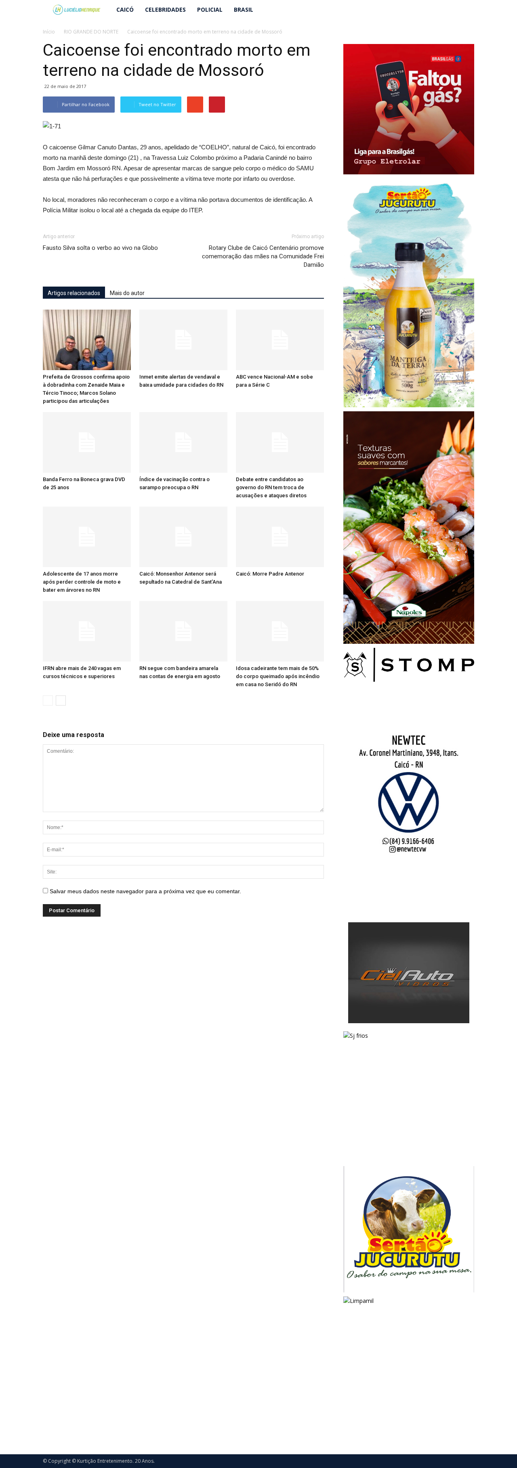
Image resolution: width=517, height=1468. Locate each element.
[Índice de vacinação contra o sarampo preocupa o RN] (183, 442)
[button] (464, 9)
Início (49, 31)
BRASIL (243, 9)
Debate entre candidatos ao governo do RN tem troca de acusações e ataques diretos (271, 487)
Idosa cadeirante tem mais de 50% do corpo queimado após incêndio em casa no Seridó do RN (277, 676)
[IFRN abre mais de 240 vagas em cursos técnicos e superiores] (87, 631)
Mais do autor (127, 293)
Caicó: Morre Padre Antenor (270, 574)
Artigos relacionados (74, 293)
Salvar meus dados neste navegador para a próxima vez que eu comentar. (145, 891)
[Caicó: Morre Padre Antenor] (280, 537)
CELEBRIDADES (165, 9)
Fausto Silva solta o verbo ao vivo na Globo (100, 247)
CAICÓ (125, 9)
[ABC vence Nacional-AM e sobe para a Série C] (280, 340)
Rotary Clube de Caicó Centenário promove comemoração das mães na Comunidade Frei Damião (263, 256)
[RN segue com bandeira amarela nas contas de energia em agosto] (183, 631)
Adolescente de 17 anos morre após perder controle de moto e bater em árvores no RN (82, 582)
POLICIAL (210, 9)
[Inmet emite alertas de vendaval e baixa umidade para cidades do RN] (183, 340)
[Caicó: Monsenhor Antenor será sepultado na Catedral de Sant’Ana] (183, 537)
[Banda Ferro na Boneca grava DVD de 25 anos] (87, 442)
